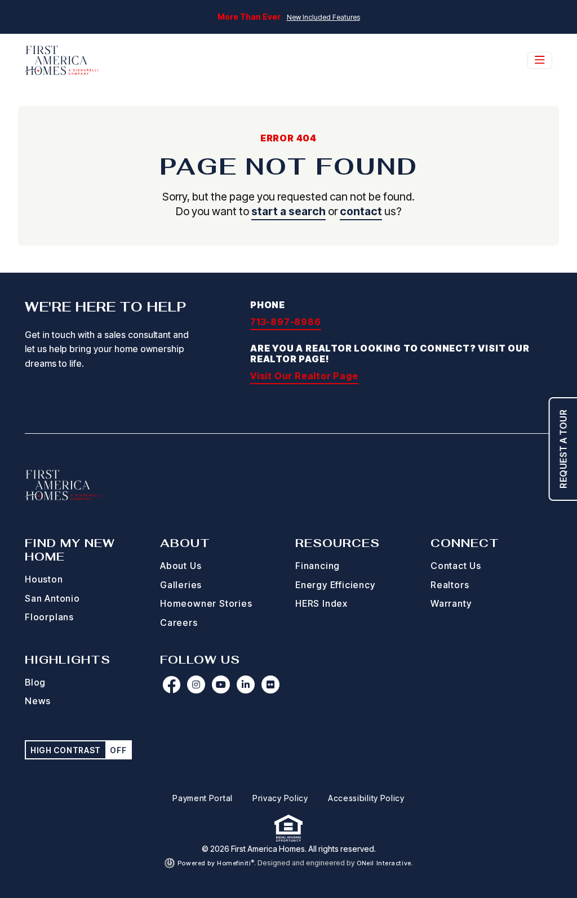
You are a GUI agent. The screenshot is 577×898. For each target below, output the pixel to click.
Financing (317, 565)
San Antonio (52, 598)
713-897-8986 (285, 321)
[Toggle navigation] (539, 60)
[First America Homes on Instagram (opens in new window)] (196, 684)
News (38, 700)
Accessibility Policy (366, 798)
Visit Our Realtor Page (304, 375)
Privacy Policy (280, 798)
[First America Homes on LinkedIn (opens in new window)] (245, 684)
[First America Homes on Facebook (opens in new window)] (171, 684)
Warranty (450, 603)
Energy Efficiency (335, 584)
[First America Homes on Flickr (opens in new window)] (270, 684)
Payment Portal (202, 798)
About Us (180, 565)
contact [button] (361, 211)
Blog (35, 682)
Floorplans (49, 617)
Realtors (449, 584)
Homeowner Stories (206, 603)
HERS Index (321, 603)
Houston (44, 579)
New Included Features (323, 17)
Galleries (181, 584)
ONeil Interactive (384, 863)
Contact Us (455, 565)
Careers (179, 622)
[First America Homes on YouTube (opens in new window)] (221, 684)
